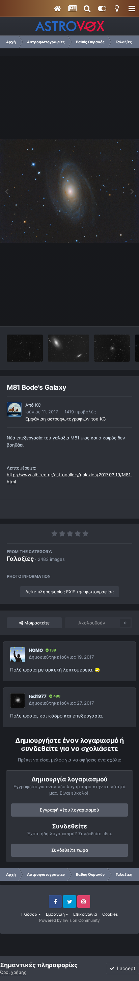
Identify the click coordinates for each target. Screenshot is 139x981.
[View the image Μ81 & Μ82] (68, 348)
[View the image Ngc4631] (25, 348)
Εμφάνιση (56, 914)
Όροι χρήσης (13, 972)
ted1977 (38, 696)
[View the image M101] (112, 348)
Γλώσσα (29, 914)
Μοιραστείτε (36, 622)
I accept (124, 968)
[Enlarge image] (97, 669)
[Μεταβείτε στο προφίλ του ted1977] (17, 700)
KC (38, 405)
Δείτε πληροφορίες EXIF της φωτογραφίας (69, 591)
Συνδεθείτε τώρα (69, 850)
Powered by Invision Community (69, 920)
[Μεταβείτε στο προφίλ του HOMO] (17, 654)
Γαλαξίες (20, 558)
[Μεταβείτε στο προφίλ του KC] (14, 409)
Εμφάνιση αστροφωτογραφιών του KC (65, 418)
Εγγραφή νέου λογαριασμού (69, 810)
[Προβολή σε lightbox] (69, 191)
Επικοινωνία (85, 914)
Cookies (110, 914)
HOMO (36, 650)
